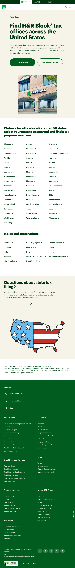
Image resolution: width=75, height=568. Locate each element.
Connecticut (9, 153)
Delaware (30, 153)
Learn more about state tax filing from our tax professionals (29, 304)
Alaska (29, 144)
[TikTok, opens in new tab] (40, 551)
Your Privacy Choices (26, 563)
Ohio (51, 195)
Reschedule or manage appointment (17, 424)
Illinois (29, 163)
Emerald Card (9, 502)
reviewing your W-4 (29, 370)
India (6, 252)
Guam (51, 247)
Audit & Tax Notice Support (14, 448)
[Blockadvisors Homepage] (37, 2)
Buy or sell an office (45, 505)
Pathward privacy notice (46, 472)
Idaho (6, 163)
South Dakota (54, 204)
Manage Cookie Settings (47, 469)
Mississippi (8, 181)
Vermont (7, 213)
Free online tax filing (11, 433)
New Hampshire (55, 186)
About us (41, 496)
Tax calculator (43, 430)
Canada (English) (33, 243)
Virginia (52, 213)
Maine (28, 172)
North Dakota (31, 195)
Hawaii (51, 158)
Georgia (29, 158)
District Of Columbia (57, 153)
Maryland (53, 172)
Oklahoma (8, 199)
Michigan (30, 176)
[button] (66, 7)
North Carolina (10, 195)
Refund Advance (10, 511)
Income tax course (44, 508)
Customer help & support (13, 527)
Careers (40, 502)
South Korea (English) (35, 256)
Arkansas (8, 149)
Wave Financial (9, 481)
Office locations (10, 533)
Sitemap (7, 539)
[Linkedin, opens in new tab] (62, 551)
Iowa (6, 167)
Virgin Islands (32, 213)
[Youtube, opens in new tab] (56, 551)
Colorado (52, 149)
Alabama (7, 144)
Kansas (29, 167)
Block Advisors (9, 466)
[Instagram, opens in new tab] (51, 551)
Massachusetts (10, 176)
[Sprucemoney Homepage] (49, 2)
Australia (7, 243)
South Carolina (32, 204)
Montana (52, 181)
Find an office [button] (22, 62)
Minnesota (53, 176)
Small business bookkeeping (14, 472)
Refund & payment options (47, 439)
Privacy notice (43, 466)
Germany (30, 247)
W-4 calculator (43, 448)
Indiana (52, 163)
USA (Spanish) (32, 261)
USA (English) (9, 261)
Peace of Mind (9, 442)
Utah (51, 209)
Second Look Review (11, 439)
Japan (51, 252)
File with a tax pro (10, 430)
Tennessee (8, 209)
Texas (28, 209)
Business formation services (14, 478)
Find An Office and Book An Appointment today (23, 368)
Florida (7, 158)
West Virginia (31, 218)
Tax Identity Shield (10, 445)
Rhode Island (9, 204)
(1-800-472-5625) (41, 366)
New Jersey (8, 190)
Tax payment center (45, 442)
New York (53, 190)
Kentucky (53, 167)
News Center (42, 511)
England (7, 247)
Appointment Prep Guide (47, 436)
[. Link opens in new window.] (11, 563)
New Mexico (31, 190)
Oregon (29, 199)
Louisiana (8, 172)
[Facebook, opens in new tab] (45, 551)
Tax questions (9, 529)
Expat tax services (10, 451)
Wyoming (8, 223)
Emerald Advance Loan (12, 508)
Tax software (8, 436)
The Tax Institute (44, 517)
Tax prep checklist (44, 433)
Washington (9, 218)
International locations (12, 536)
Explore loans (9, 496)
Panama (7, 256)
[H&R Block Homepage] (26, 2)
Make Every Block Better (46, 499)
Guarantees (42, 520)
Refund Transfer (10, 505)
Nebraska (8, 186)
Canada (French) (55, 243)
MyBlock (41, 424)
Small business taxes (11, 469)
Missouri (29, 181)
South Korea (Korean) (57, 256)
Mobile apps (42, 427)
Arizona (52, 144)
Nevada (29, 186)
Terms (40, 463)
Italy (28, 252)
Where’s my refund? (45, 445)
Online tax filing (9, 427)
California (30, 149)
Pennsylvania (54, 199)
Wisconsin (53, 218)
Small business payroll (12, 475)
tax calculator (12, 370)
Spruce (6, 499)
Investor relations (44, 514)
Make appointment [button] (50, 62)
